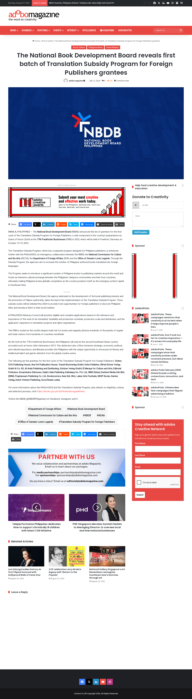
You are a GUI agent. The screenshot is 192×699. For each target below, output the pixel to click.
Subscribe (108, 30)
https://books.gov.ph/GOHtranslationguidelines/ (61, 391)
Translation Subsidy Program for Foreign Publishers (88, 421)
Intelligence (89, 30)
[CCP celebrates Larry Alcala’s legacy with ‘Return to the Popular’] (67, 556)
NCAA (102, 415)
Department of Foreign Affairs (45, 409)
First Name (141, 443)
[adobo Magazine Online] (34, 15)
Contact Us (79, 693)
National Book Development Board (87, 409)
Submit (139, 494)
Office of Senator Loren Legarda (36, 421)
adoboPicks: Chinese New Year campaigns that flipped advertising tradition (167, 390)
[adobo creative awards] (66, 202)
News (13, 30)
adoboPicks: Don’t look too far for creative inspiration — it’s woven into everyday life (167, 338)
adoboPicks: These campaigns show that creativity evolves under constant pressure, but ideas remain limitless (167, 355)
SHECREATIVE (125, 30)
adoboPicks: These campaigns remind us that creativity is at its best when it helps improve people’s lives (166, 320)
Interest (72, 30)
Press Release (112, 47)
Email (138, 466)
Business (27, 30)
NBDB (88, 415)
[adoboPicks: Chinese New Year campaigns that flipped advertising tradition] (140, 391)
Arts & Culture (47, 41)
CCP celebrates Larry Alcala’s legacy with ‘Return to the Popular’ (65, 572)
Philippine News (95, 47)
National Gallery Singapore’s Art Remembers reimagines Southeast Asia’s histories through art (107, 573)
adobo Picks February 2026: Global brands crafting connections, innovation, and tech (167, 375)
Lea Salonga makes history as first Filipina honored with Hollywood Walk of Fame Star (24, 572)
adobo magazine (76, 81)
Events (57, 30)
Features (43, 30)
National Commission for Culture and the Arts (53, 415)
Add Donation (140, 232)
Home (37, 41)
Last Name (140, 455)
